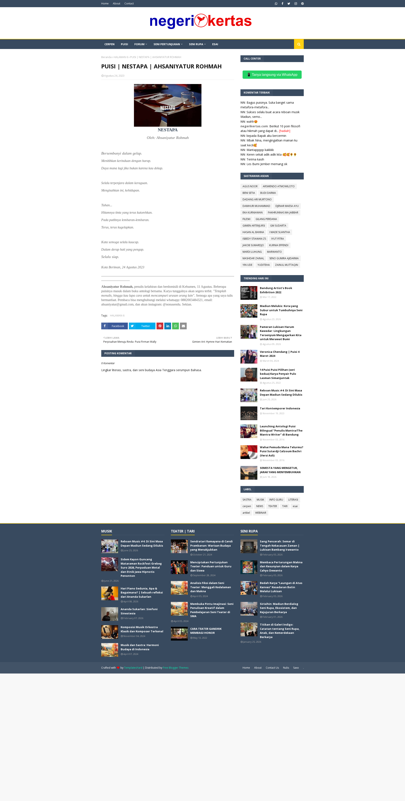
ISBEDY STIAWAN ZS (254, 238)
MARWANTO (274, 252)
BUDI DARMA (268, 193)
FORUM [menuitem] (139, 44)
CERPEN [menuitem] (109, 44)
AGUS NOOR (250, 186)
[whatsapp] (276, 3)
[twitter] (288, 3)
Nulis (286, 667)
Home (105, 3)
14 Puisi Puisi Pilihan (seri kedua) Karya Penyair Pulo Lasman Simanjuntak (278, 374)
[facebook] (282, 3)
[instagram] (295, 3)
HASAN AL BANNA (253, 232)
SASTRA (247, 499)
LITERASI (293, 499)
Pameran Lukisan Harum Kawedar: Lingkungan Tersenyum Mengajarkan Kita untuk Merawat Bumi (280, 333)
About (116, 3)
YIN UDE (247, 265)
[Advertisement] (126, 736)
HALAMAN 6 (121, 57)
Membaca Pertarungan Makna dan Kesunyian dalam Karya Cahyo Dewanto (281, 566)
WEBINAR (260, 513)
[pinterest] (302, 3)
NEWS (259, 506)
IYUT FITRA (277, 238)
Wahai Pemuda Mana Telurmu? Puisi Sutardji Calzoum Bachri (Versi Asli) (281, 451)
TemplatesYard (133, 667)
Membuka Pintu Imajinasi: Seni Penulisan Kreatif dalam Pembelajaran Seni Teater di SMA (212, 610)
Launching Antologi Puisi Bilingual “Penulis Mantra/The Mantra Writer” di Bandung (281, 430)
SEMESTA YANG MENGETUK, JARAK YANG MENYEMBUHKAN (280, 470)
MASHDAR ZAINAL (253, 258)
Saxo (296, 667)
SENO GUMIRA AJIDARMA (284, 258)
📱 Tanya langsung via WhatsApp (272, 74)
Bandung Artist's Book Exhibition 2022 (276, 290)
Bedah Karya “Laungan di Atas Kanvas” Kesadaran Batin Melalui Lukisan (281, 587)
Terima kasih (255, 159)
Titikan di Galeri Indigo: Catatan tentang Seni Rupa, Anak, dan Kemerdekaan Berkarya (280, 631)
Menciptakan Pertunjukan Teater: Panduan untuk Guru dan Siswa (210, 566)
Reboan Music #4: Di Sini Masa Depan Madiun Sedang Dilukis (281, 392)
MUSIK (260, 499)
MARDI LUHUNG (252, 252)
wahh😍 (252, 121)
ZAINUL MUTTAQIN (286, 265)
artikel (246, 513)
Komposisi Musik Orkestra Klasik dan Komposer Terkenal (142, 629)
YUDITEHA (264, 265)
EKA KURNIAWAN (253, 212)
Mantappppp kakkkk (260, 150)
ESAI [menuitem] (215, 44)
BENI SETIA (249, 193)
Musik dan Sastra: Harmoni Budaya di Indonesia (140, 647)
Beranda (106, 57)
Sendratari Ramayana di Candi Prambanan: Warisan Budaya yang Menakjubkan (211, 545)
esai (295, 506)
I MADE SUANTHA (279, 232)
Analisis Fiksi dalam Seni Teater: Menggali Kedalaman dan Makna (210, 587)
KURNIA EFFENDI (278, 245)
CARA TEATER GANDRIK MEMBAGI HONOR (205, 631)
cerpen (247, 506)
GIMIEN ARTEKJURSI (254, 225)
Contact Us (272, 667)
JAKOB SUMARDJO (253, 245)
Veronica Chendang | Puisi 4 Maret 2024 (279, 354)
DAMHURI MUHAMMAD (256, 206)
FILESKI (246, 219)
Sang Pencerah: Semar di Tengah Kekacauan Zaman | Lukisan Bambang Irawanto (280, 545)
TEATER (272, 506)
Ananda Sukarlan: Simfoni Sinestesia (139, 611)
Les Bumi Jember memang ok (267, 164)
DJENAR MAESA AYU (287, 206)
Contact (129, 3)
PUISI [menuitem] (124, 44)
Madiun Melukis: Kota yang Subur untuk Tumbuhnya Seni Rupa (281, 310)
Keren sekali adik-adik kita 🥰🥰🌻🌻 (272, 154)
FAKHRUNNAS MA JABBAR (283, 212)
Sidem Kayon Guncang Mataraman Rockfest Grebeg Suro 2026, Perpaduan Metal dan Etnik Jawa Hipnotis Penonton (141, 567)
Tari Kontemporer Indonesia (280, 408)
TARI (285, 506)
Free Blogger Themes (175, 667)
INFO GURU (276, 499)
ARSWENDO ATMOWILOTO (279, 186)
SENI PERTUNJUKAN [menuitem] (167, 44)
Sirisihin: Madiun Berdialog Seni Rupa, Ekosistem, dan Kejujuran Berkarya (279, 608)
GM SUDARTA (278, 225)
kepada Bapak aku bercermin (266, 136)
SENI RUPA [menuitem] (196, 44)
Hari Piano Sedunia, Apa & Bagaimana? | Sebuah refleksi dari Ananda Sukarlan (142, 592)
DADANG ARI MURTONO (257, 199)
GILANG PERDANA (266, 219)
